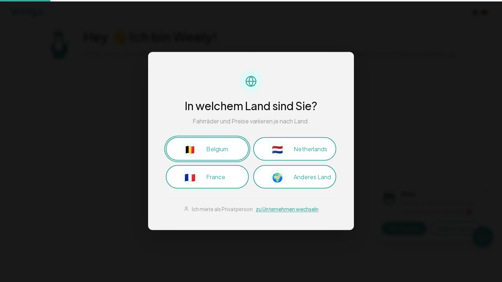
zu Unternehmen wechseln (287, 209)
